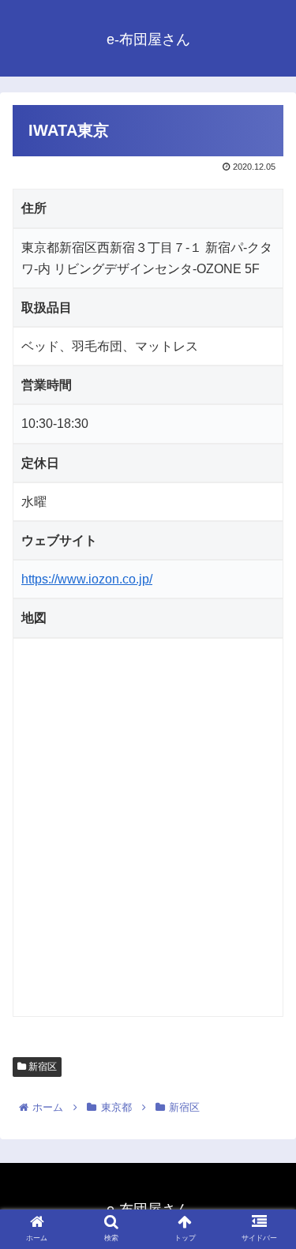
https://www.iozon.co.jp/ (86, 579)
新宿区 (41, 1066)
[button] (265, 1234)
